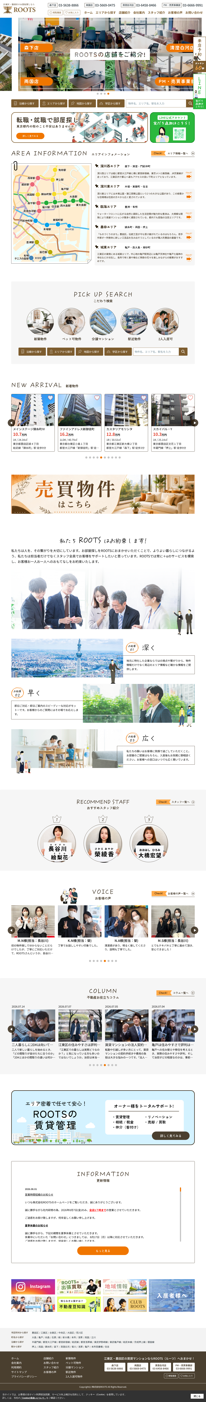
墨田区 (35, 1332)
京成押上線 (140, 1342)
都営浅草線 (87, 1342)
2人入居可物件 (74, 1376)
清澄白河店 (45, 47)
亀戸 (40, 1337)
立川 (93, 1337)
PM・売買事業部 (40, 81)
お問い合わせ (194, 12)
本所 (73, 1337)
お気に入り (73, 12)
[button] (98, 94)
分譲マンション (75, 1367)
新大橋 (66, 1337)
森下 (56, 1346)
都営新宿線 (64, 1342)
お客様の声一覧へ (178, 893)
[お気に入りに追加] (50, 397)
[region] (103, 1214)
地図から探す (84, 103)
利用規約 (16, 1367)
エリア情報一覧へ (178, 153)
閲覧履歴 (57, 12)
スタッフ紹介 (156, 12)
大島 (34, 1337)
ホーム (88, 12)
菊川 (74, 1346)
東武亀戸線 (116, 1342)
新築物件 (71, 1358)
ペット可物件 (73, 1363)
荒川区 (79, 1332)
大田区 (70, 1332)
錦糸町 (48, 1346)
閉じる (197, 1396)
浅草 (80, 1337)
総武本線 (128, 1342)
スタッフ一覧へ (181, 802)
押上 (34, 1346)
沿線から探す (27, 103)
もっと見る (103, 1251)
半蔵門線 (36, 1342)
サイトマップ (19, 1372)
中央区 (61, 1332)
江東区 (44, 1332)
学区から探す (113, 103)
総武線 (75, 1342)
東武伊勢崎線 (101, 1342)
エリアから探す (106, 12)
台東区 (53, 1332)
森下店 (171, 62)
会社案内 (139, 12)
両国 (87, 1337)
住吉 (107, 1346)
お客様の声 (175, 12)
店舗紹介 (124, 12)
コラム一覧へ (180, 993)
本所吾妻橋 (97, 1346)
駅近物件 (71, 1372)
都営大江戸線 (50, 1342)
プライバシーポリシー (24, 1376)
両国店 (182, 42)
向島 (47, 1337)
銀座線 (151, 1342)
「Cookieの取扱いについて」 (33, 1398)
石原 (54, 1337)
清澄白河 (65, 1346)
